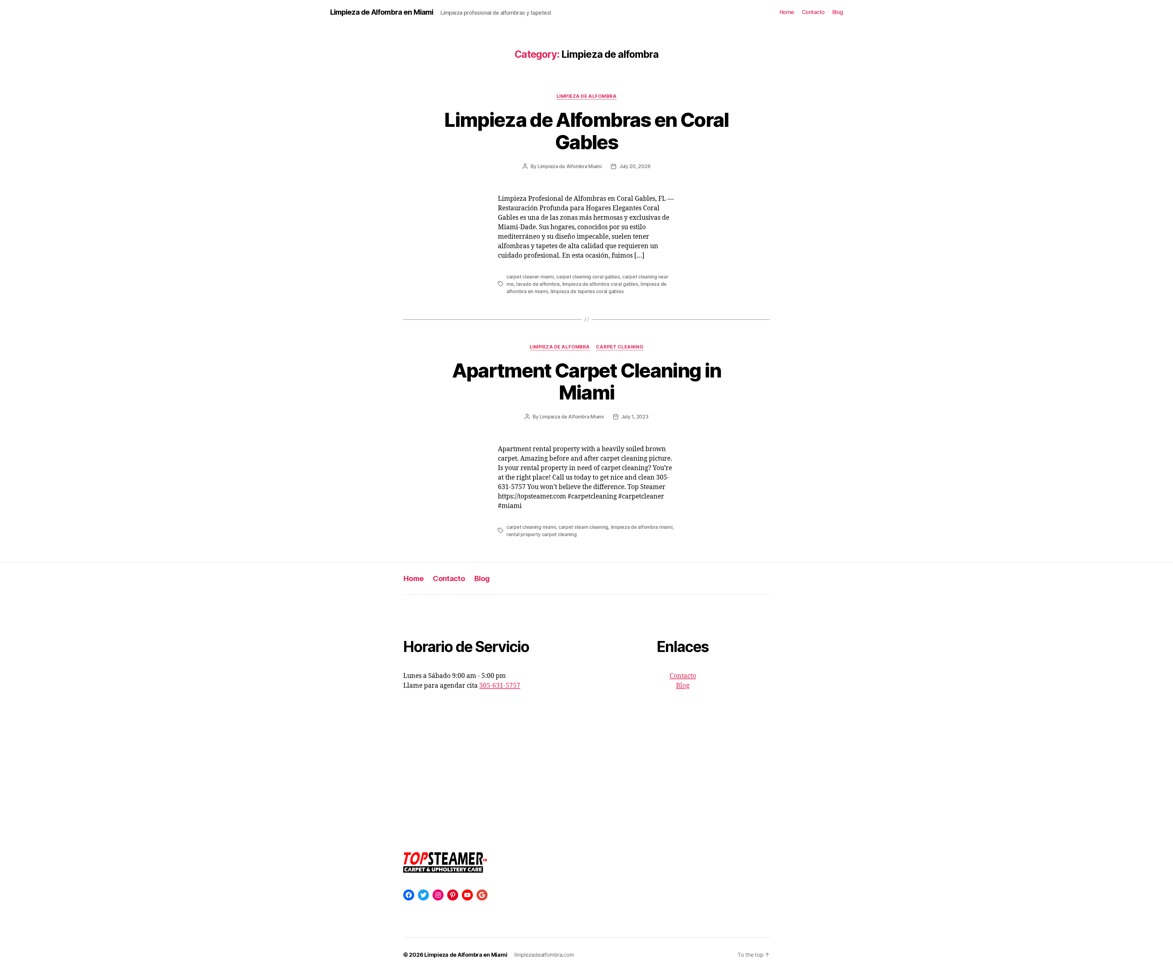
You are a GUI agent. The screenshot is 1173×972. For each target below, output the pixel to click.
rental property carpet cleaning (541, 534)
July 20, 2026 (635, 166)
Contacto (813, 12)
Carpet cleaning (619, 347)
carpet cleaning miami (531, 527)
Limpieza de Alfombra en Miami (381, 12)
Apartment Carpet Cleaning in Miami (586, 381)
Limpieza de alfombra (587, 96)
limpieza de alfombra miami (642, 527)
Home (787, 12)
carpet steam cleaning (583, 527)
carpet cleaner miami (530, 277)
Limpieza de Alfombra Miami (570, 166)
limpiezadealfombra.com (544, 955)
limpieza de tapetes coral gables (586, 291)
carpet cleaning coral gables (587, 277)
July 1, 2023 (635, 417)
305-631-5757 (499, 686)
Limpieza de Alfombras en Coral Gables (586, 131)
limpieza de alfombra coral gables (600, 284)
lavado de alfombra (538, 284)
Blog (837, 12)
